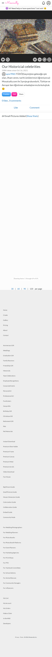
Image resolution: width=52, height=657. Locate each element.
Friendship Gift (8, 366)
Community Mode (9, 517)
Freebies (6, 94)
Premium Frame (8, 452)
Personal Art (7, 391)
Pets (4, 426)
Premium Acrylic (8, 467)
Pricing (5, 325)
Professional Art (8, 396)
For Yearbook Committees (11, 568)
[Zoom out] (40, 59)
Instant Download (9, 441)
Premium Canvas (8, 457)
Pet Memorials (8, 431)
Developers (7, 623)
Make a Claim (7, 613)
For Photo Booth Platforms (12, 543)
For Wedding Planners (10, 532)
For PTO (6, 563)
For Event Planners (9, 548)
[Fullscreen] (49, 59)
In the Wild (6, 618)
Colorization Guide (9, 502)
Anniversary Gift (8, 345)
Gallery (5, 320)
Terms (21, 637)
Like (16, 107)
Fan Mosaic (7, 477)
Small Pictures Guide (10, 492)
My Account (7, 603)
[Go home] (44, 59)
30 (12, 289)
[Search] (8, 59)
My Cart (5, 598)
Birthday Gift (7, 411)
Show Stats (32, 116)
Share (21, 94)
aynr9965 (11, 74)
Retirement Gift (8, 421)
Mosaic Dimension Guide (11, 497)
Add (14, 94)
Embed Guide (7, 512)
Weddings (6, 350)
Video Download (8, 472)
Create (5, 315)
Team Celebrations (9, 376)
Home (5, 310)
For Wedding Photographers (12, 527)
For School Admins (9, 573)
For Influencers (8, 588)
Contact (5, 335)
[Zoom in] (35, 59)
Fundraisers (7, 401)
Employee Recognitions (11, 381)
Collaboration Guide (10, 507)
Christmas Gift (8, 416)
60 (18, 289)
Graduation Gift (8, 355)
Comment (35, 107)
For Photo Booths (9, 537)
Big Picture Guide (9, 487)
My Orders (6, 608)
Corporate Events (9, 386)
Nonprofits (6, 406)
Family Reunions (8, 361)
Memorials (6, 371)
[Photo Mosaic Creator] (12, 3)
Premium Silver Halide (10, 446)
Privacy (17, 637)
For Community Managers (11, 583)
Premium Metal (8, 462)
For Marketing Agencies (11, 553)
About (5, 330)
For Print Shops (8, 558)
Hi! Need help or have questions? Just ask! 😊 (27, 8)
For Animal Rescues (9, 578)
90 (25, 289)
